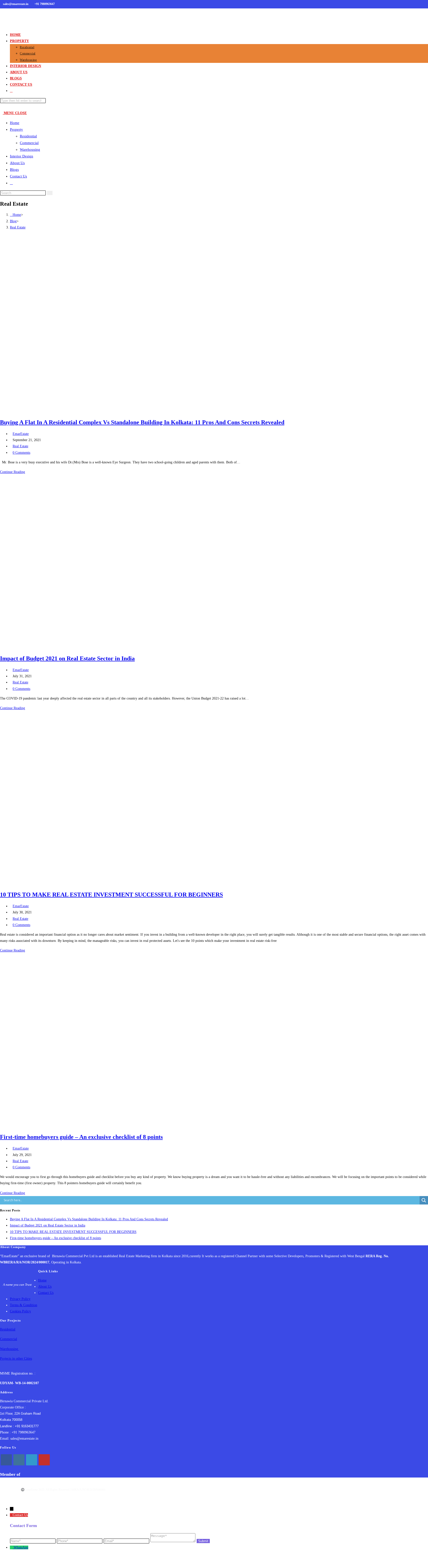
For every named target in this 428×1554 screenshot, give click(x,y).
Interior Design (21, 156)
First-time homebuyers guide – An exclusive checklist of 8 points (81, 1137)
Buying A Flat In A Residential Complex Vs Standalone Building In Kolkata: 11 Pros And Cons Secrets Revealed (142, 422)
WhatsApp (21, 1547)
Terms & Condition (23, 1305)
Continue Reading (14, 472)
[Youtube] (44, 1459)
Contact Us (18, 176)
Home (14, 123)
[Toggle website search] (11, 183)
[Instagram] (19, 1459)
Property (16, 129)
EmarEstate (21, 434)
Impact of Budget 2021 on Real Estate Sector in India (67, 658)
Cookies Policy (20, 1311)
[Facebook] (6, 1459)
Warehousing (30, 149)
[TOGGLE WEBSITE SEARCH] (11, 91)
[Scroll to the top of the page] (22, 1499)
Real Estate (18, 227)
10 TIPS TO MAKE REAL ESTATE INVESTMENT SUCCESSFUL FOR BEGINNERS (111, 894)
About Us (17, 163)
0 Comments (21, 452)
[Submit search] (50, 193)
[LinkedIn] (31, 1459)
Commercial (29, 143)
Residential (28, 136)
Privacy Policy (20, 1299)
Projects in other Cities (16, 1358)
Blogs (14, 170)
